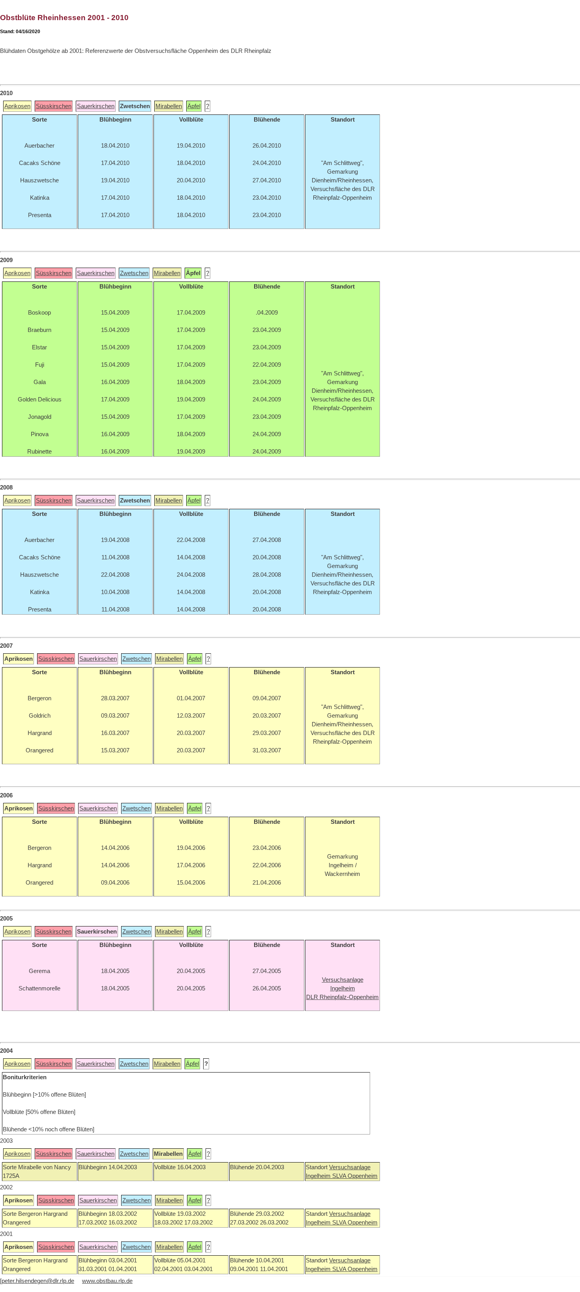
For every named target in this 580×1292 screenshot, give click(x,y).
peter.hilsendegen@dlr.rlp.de (38, 1281)
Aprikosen (17, 106)
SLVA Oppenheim (355, 1176)
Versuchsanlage (349, 1167)
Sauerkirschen (95, 106)
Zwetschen (134, 273)
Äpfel (193, 106)
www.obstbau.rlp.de (107, 1281)
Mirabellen (168, 106)
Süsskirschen (53, 106)
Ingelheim (319, 1176)
